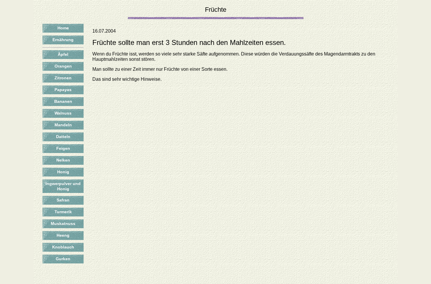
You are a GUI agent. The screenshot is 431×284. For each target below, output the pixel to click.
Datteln (63, 136)
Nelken (63, 160)
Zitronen (63, 77)
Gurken (63, 258)
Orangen (63, 66)
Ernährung (63, 39)
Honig (63, 171)
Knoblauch (63, 247)
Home (63, 28)
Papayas (63, 89)
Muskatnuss (63, 223)
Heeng (63, 235)
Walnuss (63, 113)
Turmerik (63, 211)
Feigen (63, 148)
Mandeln (63, 124)
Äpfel (63, 54)
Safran (63, 200)
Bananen (63, 101)
